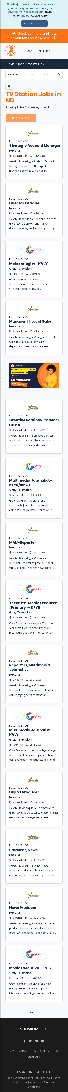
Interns (44, 51)
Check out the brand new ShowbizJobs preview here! (32, 35)
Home (10, 64)
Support (34, 1056)
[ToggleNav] (61, 51)
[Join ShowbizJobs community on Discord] (42, 1041)
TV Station (36, 64)
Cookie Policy (39, 15)
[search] (59, 74)
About (24, 1051)
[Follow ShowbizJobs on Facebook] (25, 1041)
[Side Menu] (9, 86)
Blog (56, 1051)
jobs (21, 64)
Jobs (29, 51)
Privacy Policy (24, 1071)
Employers (41, 1051)
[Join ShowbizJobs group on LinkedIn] (36, 1041)
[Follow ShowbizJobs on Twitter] (30, 1041)
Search (13, 74)
